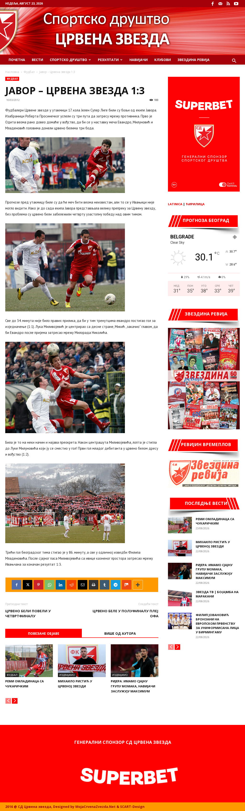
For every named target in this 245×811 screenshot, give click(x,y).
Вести (37, 59)
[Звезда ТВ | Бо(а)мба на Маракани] (180, 598)
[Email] (82, 585)
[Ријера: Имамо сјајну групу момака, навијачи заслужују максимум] (134, 660)
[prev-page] (8, 701)
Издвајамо (67, 675)
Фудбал (29, 72)
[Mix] (126, 585)
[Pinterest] (38, 585)
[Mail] (220, 3)
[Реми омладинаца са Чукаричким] (29, 660)
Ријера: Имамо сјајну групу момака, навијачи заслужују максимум (133, 686)
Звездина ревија (194, 59)
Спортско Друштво (68, 59)
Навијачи (138, 59)
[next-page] (15, 701)
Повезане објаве (43, 633)
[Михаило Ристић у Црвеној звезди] (82, 660)
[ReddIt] (71, 585)
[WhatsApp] (49, 585)
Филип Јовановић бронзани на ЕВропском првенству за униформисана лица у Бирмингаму (217, 623)
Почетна (17, 59)
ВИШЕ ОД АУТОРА (120, 633)
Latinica (175, 204)
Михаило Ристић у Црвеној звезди (213, 544)
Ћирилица (195, 204)
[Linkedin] (60, 585)
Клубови (162, 59)
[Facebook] (212, 3)
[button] (234, 61)
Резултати (108, 59)
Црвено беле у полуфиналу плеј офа (125, 613)
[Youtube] (236, 3)
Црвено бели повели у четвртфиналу (28, 613)
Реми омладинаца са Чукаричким (215, 521)
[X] (27, 585)
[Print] (93, 585)
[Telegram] (115, 585)
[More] (138, 585)
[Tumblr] (104, 585)
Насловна (12, 72)
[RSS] (228, 3)
